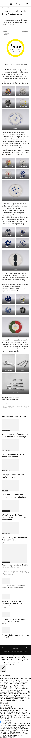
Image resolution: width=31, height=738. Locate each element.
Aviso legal (25, 647)
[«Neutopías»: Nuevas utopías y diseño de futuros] (15, 465)
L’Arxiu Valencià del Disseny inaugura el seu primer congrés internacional (14, 517)
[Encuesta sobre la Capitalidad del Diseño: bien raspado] (15, 445)
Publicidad (15, 648)
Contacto (13, 647)
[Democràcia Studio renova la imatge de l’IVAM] (15, 630)
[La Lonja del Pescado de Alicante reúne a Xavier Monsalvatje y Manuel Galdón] (15, 581)
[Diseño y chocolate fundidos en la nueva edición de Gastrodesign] (15, 425)
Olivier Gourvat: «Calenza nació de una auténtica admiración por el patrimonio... (14, 603)
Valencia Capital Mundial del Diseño (10, 399)
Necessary (5, 705)
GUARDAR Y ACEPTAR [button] (8, 737)
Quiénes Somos (5, 647)
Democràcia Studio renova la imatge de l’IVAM (15, 636)
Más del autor (21, 416)
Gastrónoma (11, 397)
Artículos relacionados (9, 416)
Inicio (3, 7)
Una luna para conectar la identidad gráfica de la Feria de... (15, 566)
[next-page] (4, 543)
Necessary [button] (4, 703)
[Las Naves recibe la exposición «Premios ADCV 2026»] (15, 614)
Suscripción (18, 647)
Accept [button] (8, 662)
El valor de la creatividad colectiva (23, 406)
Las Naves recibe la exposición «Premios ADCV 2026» (13, 620)
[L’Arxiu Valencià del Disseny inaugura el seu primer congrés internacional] (15, 506)
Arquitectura (5, 490)
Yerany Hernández (22, 653)
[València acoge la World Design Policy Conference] (15, 528)
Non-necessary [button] (5, 720)
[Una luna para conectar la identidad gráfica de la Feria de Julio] (15, 553)
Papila (17, 397)
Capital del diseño (9, 7)
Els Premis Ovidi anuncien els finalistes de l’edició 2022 (8, 407)
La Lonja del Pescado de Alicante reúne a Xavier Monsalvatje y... (14, 587)
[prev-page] (2, 543)
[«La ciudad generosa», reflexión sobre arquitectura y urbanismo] (15, 485)
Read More (15, 662)
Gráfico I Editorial (6, 430)
